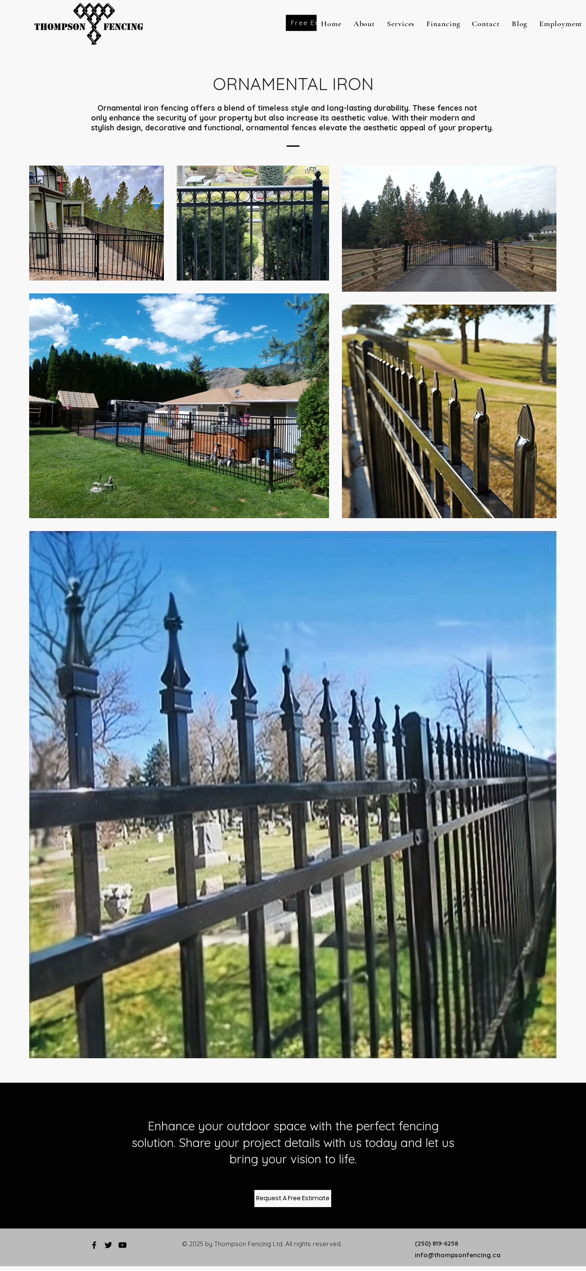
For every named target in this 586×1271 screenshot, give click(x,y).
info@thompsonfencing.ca (458, 1255)
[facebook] (94, 1245)
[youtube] (122, 1245)
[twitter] (108, 1245)
